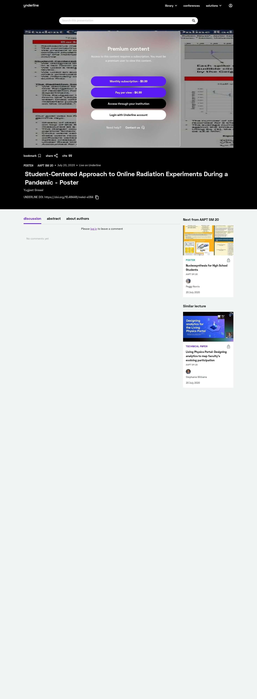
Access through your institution (128, 103)
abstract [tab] (54, 218)
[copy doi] (99, 197)
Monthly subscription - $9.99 (128, 81)
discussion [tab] (32, 218)
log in (93, 229)
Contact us (133, 127)
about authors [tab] (77, 218)
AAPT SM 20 (209, 219)
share (49, 155)
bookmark (30, 155)
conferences (191, 5)
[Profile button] (230, 5)
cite (64, 155)
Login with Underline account (129, 114)
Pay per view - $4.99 (128, 92)
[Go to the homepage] (31, 5)
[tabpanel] (102, 234)
